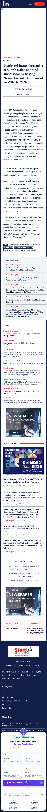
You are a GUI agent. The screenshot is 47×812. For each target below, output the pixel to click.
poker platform (36, 244)
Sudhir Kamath (20, 250)
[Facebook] (15, 100)
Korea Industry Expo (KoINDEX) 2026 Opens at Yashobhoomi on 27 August (19, 344)
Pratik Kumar (8, 247)
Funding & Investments (10, 388)
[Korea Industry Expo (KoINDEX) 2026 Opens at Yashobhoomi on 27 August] (23, 461)
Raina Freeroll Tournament (23, 247)
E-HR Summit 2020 (12, 628)
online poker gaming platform (19, 244)
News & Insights (11, 57)
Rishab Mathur (9, 250)
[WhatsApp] (31, 100)
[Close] (43, 734)
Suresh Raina (30, 250)
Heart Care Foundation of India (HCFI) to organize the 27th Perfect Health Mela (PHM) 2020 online (35, 631)
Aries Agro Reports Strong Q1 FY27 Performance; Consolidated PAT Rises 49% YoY (21, 528)
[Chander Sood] (17, 89)
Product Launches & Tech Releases (19, 297)
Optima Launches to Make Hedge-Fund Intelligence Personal (23, 363)
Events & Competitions (15, 265)
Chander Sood (27, 89)
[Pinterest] (26, 100)
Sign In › (31, 788)
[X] (21, 100)
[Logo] (5, 3)
